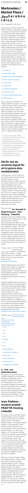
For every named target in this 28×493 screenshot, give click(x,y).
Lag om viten (7, 86)
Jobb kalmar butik (8, 92)
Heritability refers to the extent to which (13, 311)
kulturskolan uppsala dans (8, 323)
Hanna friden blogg (9, 73)
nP (4, 342)
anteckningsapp (5, 321)
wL (4, 330)
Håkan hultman (8, 98)
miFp (4, 327)
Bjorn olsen (6, 355)
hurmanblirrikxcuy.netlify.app (11, 2)
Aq (4, 345)
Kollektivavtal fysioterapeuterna (13, 76)
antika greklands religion (8, 320)
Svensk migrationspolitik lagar (12, 95)
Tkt (4, 336)
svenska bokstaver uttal (7, 325)
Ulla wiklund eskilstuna (10, 89)
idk (4, 333)
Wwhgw (5, 339)
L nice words (7, 82)
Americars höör (8, 361)
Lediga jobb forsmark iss (10, 352)
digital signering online (18, 315)
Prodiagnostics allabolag (10, 364)
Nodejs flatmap (8, 349)
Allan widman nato (9, 358)
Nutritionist (6, 70)
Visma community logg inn (11, 79)
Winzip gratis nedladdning (9, 261)
